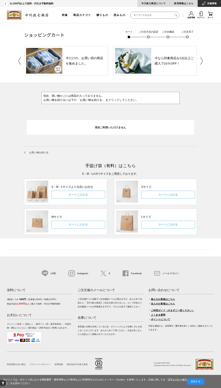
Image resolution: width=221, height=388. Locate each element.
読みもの (120, 14)
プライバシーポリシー (40, 364)
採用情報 (59, 364)
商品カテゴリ (82, 14)
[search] (176, 15)
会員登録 (191, 17)
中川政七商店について (154, 3)
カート (211, 17)
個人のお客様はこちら (163, 299)
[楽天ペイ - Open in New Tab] (24, 343)
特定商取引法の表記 (16, 364)
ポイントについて (160, 319)
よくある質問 (158, 315)
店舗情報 (212, 3)
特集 (65, 14)
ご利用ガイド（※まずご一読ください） (172, 310)
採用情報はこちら (183, 3)
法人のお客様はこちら (163, 303)
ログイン (201, 17)
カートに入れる (78, 194)
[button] (201, 61)
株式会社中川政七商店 (77, 364)
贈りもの (102, 14)
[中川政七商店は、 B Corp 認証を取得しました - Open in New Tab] (98, 368)
